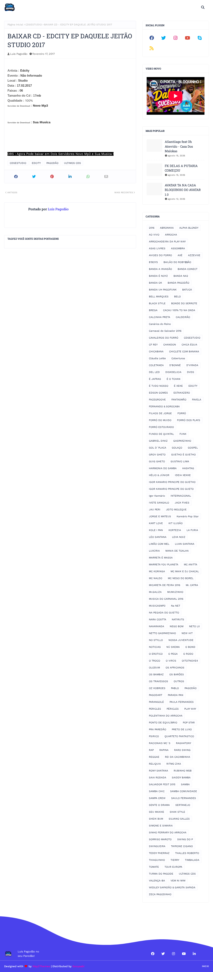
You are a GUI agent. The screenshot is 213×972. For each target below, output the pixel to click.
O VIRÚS (171, 660)
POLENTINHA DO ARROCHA (165, 715)
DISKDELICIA (173, 372)
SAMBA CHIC (157, 791)
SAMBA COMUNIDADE (183, 791)
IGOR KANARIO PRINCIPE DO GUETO (171, 488)
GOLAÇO (177, 447)
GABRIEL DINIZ (158, 440)
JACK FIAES (182, 502)
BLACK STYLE (157, 303)
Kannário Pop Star (188, 516)
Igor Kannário (157, 495)
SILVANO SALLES (179, 818)
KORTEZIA (174, 530)
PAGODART (155, 695)
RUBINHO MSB (183, 770)
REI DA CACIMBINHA (177, 756)
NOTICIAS (155, 647)
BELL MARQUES (158, 296)
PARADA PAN (175, 695)
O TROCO (154, 660)
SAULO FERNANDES (183, 798)
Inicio (205, 966)
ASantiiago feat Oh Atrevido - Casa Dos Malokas (179, 146)
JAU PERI (154, 509)
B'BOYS (153, 262)
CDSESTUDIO (33, 24)
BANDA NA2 (180, 275)
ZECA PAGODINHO (160, 894)
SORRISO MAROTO (160, 839)
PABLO (175, 688)
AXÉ (180, 255)
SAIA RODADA (157, 777)
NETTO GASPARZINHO (162, 633)
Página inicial (15, 24)
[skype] (199, 38)
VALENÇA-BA (157, 880)
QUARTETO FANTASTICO (179, 736)
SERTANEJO (182, 805)
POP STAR (189, 722)
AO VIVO (154, 234)
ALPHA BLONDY (188, 227)
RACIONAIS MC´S (159, 743)
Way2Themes (41, 966)
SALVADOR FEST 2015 (162, 784)
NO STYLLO (156, 640)
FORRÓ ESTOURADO (161, 427)
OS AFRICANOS (175, 667)
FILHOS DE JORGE (160, 413)
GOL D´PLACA (157, 447)
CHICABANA (156, 351)
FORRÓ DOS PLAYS (188, 420)
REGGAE (154, 756)
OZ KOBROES (157, 688)
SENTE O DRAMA (159, 805)
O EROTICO (156, 653)
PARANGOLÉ (156, 701)
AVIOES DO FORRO (160, 255)
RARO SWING (182, 750)
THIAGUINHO (157, 860)
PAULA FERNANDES (182, 701)
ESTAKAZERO (181, 392)
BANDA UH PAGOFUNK (163, 289)
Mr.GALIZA (155, 592)
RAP (151, 750)
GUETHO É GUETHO (183, 454)
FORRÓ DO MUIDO (160, 420)
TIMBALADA (192, 860)
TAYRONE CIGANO (182, 846)
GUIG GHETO (157, 461)
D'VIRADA (192, 365)
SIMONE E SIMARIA (161, 825)
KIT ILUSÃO (175, 523)
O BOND (190, 647)
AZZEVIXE (194, 255)
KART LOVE (156, 523)
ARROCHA (171, 234)
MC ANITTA (190, 564)
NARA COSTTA (157, 619)
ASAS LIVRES (157, 248)
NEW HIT (187, 633)
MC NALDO (155, 578)
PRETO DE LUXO (182, 729)
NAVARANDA (156, 626)
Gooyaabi (78, 966)
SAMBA (185, 784)
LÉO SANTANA (157, 537)
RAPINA (163, 750)
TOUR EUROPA (173, 866)
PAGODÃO (52, 163)
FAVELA (196, 399)
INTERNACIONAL (181, 495)
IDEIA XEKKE (183, 475)
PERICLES (155, 708)
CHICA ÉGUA (189, 344)
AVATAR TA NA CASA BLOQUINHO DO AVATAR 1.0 (183, 190)
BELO (177, 296)
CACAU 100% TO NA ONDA (179, 310)
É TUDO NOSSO (158, 385)
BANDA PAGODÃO (178, 282)
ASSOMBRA (178, 248)
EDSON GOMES (158, 392)
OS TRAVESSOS (158, 681)
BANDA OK (155, 282)
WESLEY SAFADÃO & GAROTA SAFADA (172, 887)
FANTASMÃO (178, 399)
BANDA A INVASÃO (160, 269)
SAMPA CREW (157, 798)
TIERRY (175, 860)
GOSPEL (193, 447)
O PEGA (173, 653)
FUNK (183, 433)
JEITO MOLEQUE (176, 509)
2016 (151, 227)
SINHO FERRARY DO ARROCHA (167, 832)
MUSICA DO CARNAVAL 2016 (166, 598)
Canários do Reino (160, 324)
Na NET (175, 605)
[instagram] (176, 38)
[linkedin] (194, 954)
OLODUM (154, 667)
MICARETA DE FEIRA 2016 (164, 585)
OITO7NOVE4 (190, 660)
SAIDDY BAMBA (181, 777)
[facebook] (152, 38)
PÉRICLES (173, 708)
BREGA (153, 310)
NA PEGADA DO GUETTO (164, 612)
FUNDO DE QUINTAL (161, 433)
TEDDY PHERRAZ (159, 853)
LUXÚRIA (154, 550)
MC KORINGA (157, 571)
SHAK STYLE (177, 811)
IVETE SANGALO (159, 502)
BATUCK (187, 289)
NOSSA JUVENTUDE (180, 640)
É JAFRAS (155, 379)
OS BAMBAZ (156, 674)
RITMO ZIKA (173, 763)
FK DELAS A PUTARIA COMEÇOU (181, 168)
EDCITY (36, 163)
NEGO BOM (176, 626)
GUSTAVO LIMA (180, 461)
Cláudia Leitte (157, 358)
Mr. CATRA (192, 585)
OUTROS (179, 681)
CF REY (153, 344)
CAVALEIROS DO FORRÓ (163, 337)
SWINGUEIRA (157, 846)
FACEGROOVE (157, 399)
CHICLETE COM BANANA (184, 351)
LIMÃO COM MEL (159, 543)
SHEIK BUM (156, 818)
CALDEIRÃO (183, 317)
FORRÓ (181, 413)
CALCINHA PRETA (159, 317)
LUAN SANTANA (184, 543)
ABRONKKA (167, 227)
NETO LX (194, 626)
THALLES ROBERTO (187, 853)
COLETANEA (156, 365)
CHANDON (169, 344)
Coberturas (178, 358)
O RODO (188, 653)
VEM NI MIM (178, 880)
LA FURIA (192, 530)
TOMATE (154, 866)
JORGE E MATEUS (160, 516)
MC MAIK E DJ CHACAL (185, 571)
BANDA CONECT (187, 269)
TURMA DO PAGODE (161, 873)
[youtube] (188, 38)
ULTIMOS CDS (72, 163)
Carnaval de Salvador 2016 (165, 330)
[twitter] (164, 38)
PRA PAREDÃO (157, 729)
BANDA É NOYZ (158, 275)
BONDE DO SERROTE (184, 303)
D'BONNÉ (175, 365)
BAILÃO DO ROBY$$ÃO (177, 262)
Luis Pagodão (18, 53)
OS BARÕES (176, 674)
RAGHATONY (183, 743)
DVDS (190, 372)
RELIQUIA (155, 763)
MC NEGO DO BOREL (180, 578)
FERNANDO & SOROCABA (164, 406)
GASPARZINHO (182, 440)
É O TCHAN (173, 379)
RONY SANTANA (158, 770)
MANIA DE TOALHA (177, 550)
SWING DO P (185, 839)
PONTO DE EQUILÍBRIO (163, 722)
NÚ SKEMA (173, 647)
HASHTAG (188, 468)
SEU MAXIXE (156, 811)
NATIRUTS (178, 619)
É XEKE (178, 385)
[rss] (152, 48)
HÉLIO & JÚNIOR (159, 475)
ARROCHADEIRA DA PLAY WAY (167, 241)
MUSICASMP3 (157, 605)
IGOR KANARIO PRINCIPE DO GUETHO (172, 482)
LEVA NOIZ (178, 537)
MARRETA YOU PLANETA (163, 564)
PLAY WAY (190, 708)
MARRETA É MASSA (161, 557)
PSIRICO (154, 736)
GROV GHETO (157, 454)
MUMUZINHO (175, 592)
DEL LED (154, 372)
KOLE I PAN (156, 530)
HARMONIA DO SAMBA (163, 468)
